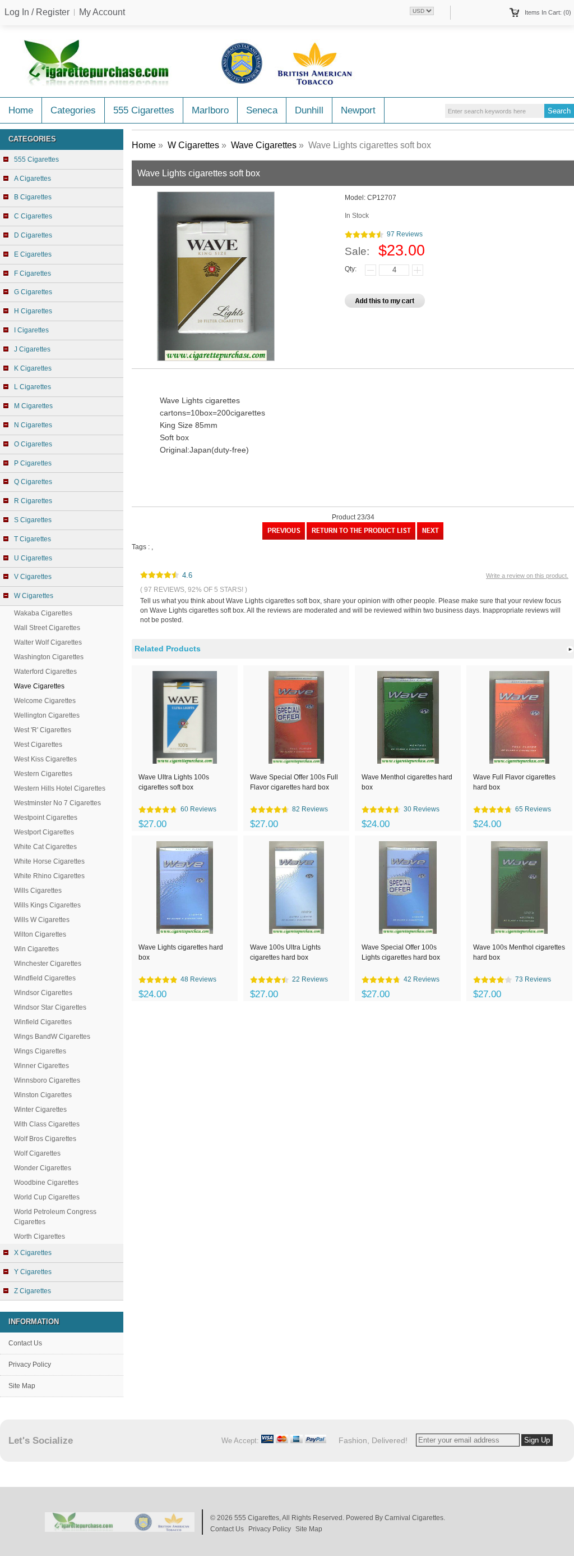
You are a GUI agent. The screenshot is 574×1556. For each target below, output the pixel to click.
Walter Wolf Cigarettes (48, 642)
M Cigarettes (33, 406)
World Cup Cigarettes (47, 1197)
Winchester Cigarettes (47, 964)
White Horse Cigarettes (49, 861)
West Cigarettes (38, 745)
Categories (73, 110)
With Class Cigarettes (47, 1124)
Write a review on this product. (527, 575)
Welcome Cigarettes (45, 701)
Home (20, 110)
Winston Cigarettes (43, 1095)
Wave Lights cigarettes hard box (180, 952)
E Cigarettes (33, 254)
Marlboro (210, 110)
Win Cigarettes (36, 949)
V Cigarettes (33, 577)
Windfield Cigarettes (45, 978)
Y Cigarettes (33, 1272)
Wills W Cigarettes (42, 920)
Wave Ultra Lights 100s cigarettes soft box (173, 782)
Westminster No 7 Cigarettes (57, 803)
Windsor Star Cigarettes (50, 1007)
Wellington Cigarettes (47, 715)
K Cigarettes (33, 368)
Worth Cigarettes (39, 1236)
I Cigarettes (31, 330)
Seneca (261, 110)
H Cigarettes (33, 311)
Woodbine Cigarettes (46, 1183)
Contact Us (25, 1343)
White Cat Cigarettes (45, 847)
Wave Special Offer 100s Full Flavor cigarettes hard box (294, 782)
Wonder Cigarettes (42, 1168)
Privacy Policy (29, 1364)
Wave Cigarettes (264, 145)
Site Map (21, 1386)
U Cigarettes (33, 558)
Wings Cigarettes (40, 1051)
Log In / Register (37, 12)
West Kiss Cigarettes (45, 759)
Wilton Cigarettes (40, 934)
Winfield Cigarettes (43, 1022)
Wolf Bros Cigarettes (45, 1139)
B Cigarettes (33, 197)
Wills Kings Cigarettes (47, 905)
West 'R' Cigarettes (42, 730)
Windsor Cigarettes (43, 993)
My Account (102, 12)
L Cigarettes (32, 387)
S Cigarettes (33, 520)
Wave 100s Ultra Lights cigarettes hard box (285, 952)
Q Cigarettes (33, 482)
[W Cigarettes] (361, 537)
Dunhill (309, 110)
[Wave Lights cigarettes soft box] (430, 537)
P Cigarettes (33, 463)
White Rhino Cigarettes (49, 876)
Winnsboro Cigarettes (47, 1080)
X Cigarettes (33, 1253)
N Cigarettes (33, 425)
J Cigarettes (32, 349)
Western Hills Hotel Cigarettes (59, 788)
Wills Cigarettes (38, 891)
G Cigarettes (33, 292)
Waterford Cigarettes (45, 672)
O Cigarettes (33, 444)
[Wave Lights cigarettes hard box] (283, 537)
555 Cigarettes (143, 110)
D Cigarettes (33, 235)
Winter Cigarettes (40, 1110)
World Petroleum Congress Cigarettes (55, 1217)
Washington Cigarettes (49, 657)
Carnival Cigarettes (414, 1518)
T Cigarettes (32, 539)
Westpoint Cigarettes (45, 818)
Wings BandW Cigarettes (52, 1037)
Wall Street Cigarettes (47, 628)
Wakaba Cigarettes (43, 613)
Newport (358, 110)
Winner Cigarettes (41, 1066)
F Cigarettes (32, 273)
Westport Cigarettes (44, 832)
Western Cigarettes (43, 774)
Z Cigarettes (32, 1291)
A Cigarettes (32, 178)
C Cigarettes (33, 216)
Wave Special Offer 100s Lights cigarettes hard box (401, 952)
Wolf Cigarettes (37, 1153)
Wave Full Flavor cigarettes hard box (514, 782)
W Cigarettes (193, 145)
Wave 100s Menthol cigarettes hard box (519, 952)
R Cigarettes (33, 501)
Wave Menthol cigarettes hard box (407, 782)
